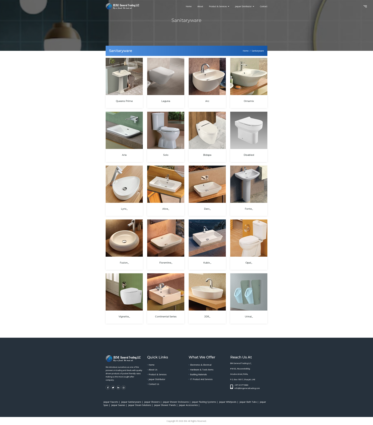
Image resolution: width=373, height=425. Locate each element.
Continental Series (166, 316)
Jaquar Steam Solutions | (141, 405)
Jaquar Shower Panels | (166, 405)
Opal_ (248, 262)
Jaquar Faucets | (112, 401)
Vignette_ (124, 316)
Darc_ (207, 208)
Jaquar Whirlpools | (229, 401)
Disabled (249, 155)
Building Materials (198, 374)
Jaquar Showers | (153, 401)
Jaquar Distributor (243, 6)
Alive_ (165, 208)
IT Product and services (201, 379)
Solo (165, 155)
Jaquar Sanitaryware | (132, 401)
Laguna (165, 101)
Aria (124, 155)
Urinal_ (249, 316)
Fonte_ (249, 208)
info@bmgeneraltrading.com (247, 388)
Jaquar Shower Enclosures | (177, 401)
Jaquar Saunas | (119, 405)
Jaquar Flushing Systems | (205, 401)
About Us (153, 369)
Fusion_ (124, 262)
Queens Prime (124, 101)
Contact (263, 6)
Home (189, 6)
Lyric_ (124, 208)
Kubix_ (207, 262)
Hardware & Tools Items (201, 369)
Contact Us (154, 384)
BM (185, 421)
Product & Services (218, 6)
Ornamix (249, 101)
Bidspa (207, 155)
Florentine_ (165, 262)
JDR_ (207, 316)
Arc (207, 101)
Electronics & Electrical (200, 364)
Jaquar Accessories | (189, 405)
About (200, 6)
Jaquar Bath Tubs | (249, 401)
